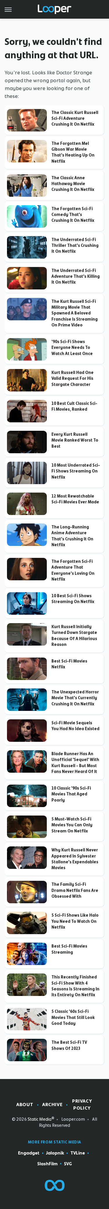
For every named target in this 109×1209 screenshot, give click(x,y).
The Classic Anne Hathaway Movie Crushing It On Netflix (72, 184)
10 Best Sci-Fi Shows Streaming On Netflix (72, 598)
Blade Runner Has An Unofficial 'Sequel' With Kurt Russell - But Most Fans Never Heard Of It (75, 762)
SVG (68, 1164)
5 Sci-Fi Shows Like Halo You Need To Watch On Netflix (75, 921)
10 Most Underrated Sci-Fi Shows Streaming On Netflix (75, 471)
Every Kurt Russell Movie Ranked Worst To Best (74, 440)
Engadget (29, 1153)
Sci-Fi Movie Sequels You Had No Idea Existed (75, 726)
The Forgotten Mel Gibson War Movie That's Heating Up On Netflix (72, 152)
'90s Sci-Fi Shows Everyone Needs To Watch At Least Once (72, 347)
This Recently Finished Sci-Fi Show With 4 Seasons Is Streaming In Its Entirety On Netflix (75, 986)
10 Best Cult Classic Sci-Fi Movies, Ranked (74, 406)
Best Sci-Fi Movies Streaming (69, 949)
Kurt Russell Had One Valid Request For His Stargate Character (72, 378)
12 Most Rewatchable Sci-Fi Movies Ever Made (75, 499)
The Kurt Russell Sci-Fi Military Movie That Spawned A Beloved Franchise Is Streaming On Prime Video (74, 313)
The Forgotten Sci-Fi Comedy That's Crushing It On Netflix (72, 215)
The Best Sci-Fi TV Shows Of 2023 (69, 1045)
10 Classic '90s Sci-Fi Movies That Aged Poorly (71, 794)
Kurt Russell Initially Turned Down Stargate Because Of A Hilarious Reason (74, 635)
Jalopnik (55, 1153)
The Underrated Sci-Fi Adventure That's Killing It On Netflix (75, 276)
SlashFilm (47, 1164)
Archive (52, 1104)
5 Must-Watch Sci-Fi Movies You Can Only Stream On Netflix (71, 825)
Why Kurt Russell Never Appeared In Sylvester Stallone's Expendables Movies (74, 859)
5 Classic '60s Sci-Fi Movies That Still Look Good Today (73, 1017)
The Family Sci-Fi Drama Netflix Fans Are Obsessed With (74, 890)
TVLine (77, 1153)
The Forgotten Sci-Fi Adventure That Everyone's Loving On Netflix (72, 570)
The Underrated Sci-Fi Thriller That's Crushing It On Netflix (75, 245)
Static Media (39, 1119)
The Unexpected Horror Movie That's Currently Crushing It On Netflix (75, 698)
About (24, 1104)
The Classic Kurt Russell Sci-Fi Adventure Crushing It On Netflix (74, 118)
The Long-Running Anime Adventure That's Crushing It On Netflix (72, 536)
